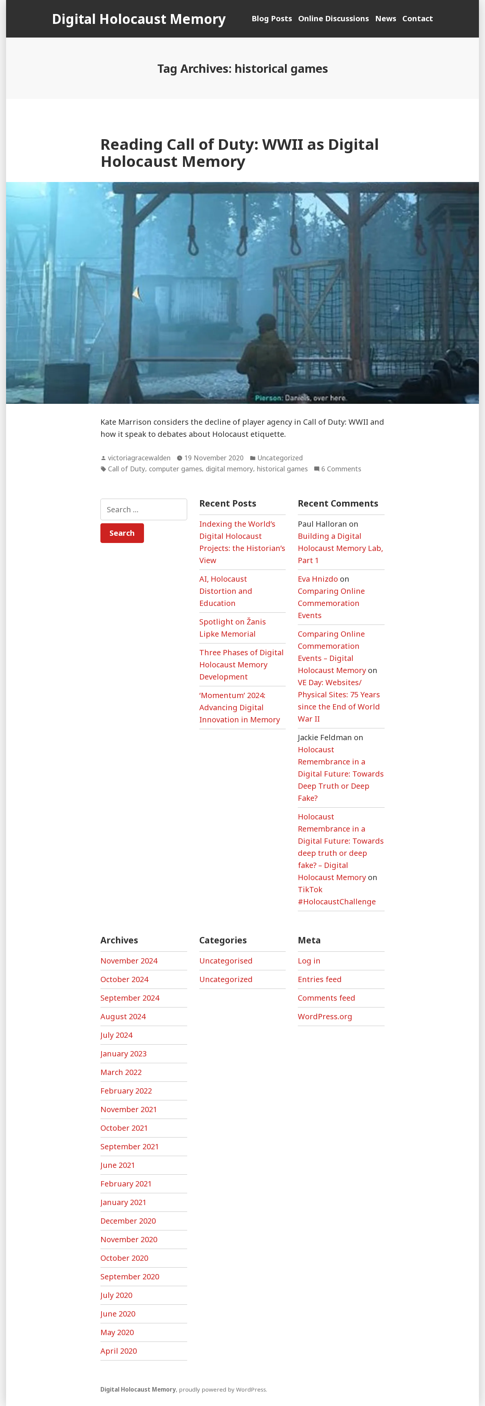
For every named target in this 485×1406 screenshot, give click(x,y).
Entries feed (320, 979)
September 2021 (129, 1146)
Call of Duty (126, 468)
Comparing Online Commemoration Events (331, 603)
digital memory (229, 468)
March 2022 (121, 1072)
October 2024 (124, 979)
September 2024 (129, 998)
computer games (175, 468)
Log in (309, 961)
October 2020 (124, 1258)
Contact (417, 18)
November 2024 (128, 961)
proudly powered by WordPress (222, 1389)
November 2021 (128, 1109)
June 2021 (117, 1165)
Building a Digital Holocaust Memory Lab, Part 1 (340, 548)
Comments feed (326, 998)
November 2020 (128, 1239)
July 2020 (116, 1295)
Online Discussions (333, 18)
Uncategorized (280, 457)
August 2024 (123, 1016)
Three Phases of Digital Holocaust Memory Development (241, 664)
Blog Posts (272, 18)
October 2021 (124, 1128)
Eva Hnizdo (318, 579)
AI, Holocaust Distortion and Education (225, 591)
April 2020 (118, 1351)
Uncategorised (226, 961)
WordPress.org (325, 1016)
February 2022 (126, 1091)
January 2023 (123, 1053)
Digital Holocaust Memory (139, 19)
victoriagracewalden (139, 457)
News (385, 18)
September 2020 (129, 1276)
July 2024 (116, 1035)
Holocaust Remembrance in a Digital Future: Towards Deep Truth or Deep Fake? (341, 773)
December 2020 (128, 1221)
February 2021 (126, 1183)
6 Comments (341, 469)
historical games (282, 468)
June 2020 (117, 1314)
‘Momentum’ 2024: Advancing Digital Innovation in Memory (239, 707)
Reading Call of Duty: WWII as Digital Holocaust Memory (239, 152)
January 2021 (123, 1202)
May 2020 (117, 1332)
